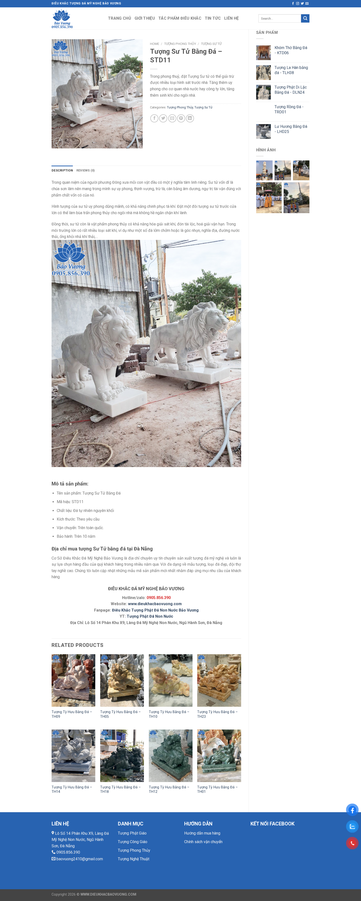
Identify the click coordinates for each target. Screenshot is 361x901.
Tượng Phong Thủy (180, 44)
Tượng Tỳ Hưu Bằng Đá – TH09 (72, 714)
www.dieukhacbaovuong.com (155, 603)
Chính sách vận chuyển (203, 841)
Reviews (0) (85, 170)
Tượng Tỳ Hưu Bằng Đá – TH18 (120, 789)
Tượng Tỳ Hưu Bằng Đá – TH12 (169, 789)
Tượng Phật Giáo (132, 833)
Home (154, 44)
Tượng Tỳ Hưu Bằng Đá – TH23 (217, 714)
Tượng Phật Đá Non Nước (150, 616)
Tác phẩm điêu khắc (179, 18)
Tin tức (213, 18)
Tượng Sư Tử (211, 44)
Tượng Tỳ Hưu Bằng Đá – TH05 (120, 714)
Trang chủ (119, 18)
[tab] (62, 170)
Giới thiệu (145, 18)
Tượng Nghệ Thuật (133, 859)
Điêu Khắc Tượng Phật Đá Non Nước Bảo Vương (155, 610)
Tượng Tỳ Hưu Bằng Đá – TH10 (169, 714)
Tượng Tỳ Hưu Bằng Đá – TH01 (217, 789)
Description (62, 170)
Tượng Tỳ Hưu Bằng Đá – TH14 (72, 789)
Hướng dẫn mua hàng (202, 833)
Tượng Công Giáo (132, 841)
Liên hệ (231, 18)
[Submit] (305, 18)
